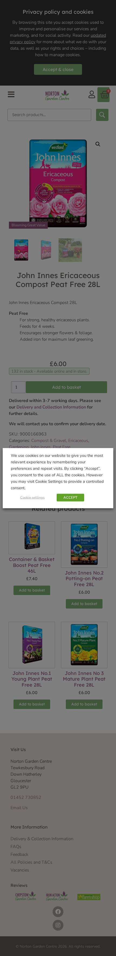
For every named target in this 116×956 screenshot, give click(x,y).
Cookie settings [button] (32, 497)
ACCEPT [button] (70, 497)
